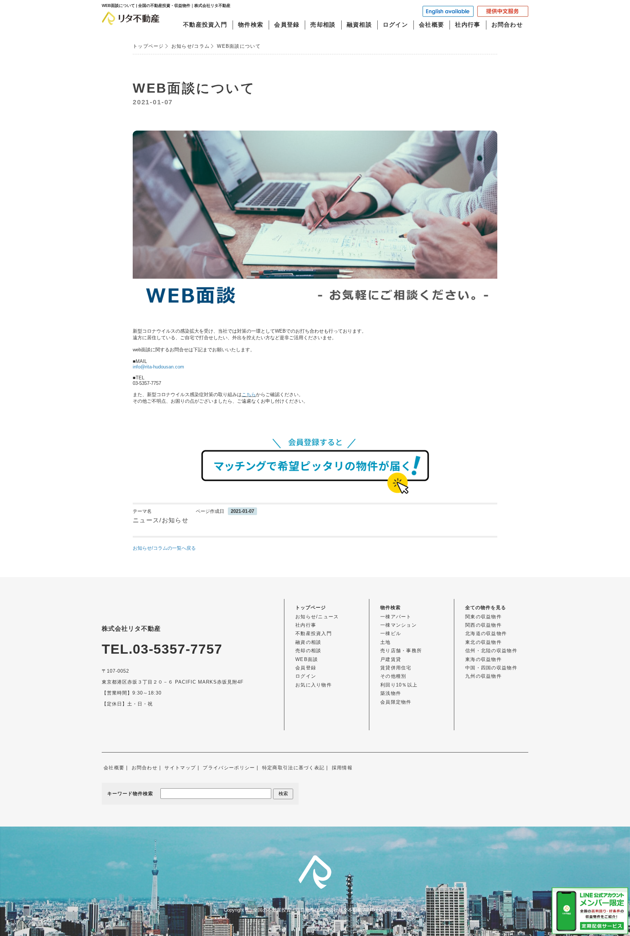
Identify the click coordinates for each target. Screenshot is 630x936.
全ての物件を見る (485, 607)
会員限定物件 (396, 702)
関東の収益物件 (483, 616)
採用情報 (342, 767)
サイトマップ (180, 767)
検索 (283, 793)
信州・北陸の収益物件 (491, 650)
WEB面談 (306, 659)
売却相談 (322, 25)
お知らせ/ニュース (317, 616)
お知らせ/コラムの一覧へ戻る (164, 548)
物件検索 (250, 25)
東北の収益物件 (483, 642)
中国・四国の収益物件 (491, 667)
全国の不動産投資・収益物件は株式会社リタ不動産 (307, 910)
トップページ (148, 46)
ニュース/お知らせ (160, 520)
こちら (249, 394)
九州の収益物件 (483, 676)
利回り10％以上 (398, 685)
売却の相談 (308, 650)
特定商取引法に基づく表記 (293, 767)
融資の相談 (308, 642)
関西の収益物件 (483, 625)
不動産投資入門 (205, 25)
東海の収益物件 (483, 659)
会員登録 (286, 25)
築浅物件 (390, 693)
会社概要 (431, 25)
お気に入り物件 (313, 685)
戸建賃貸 (390, 659)
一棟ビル (390, 633)
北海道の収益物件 (486, 633)
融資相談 (359, 25)
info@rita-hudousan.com (158, 367)
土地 (385, 642)
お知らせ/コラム (190, 46)
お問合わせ (507, 25)
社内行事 (467, 25)
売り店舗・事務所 (401, 650)
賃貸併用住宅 (396, 667)
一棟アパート (396, 616)
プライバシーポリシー (229, 767)
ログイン (395, 25)
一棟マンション (398, 625)
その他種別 (393, 676)
